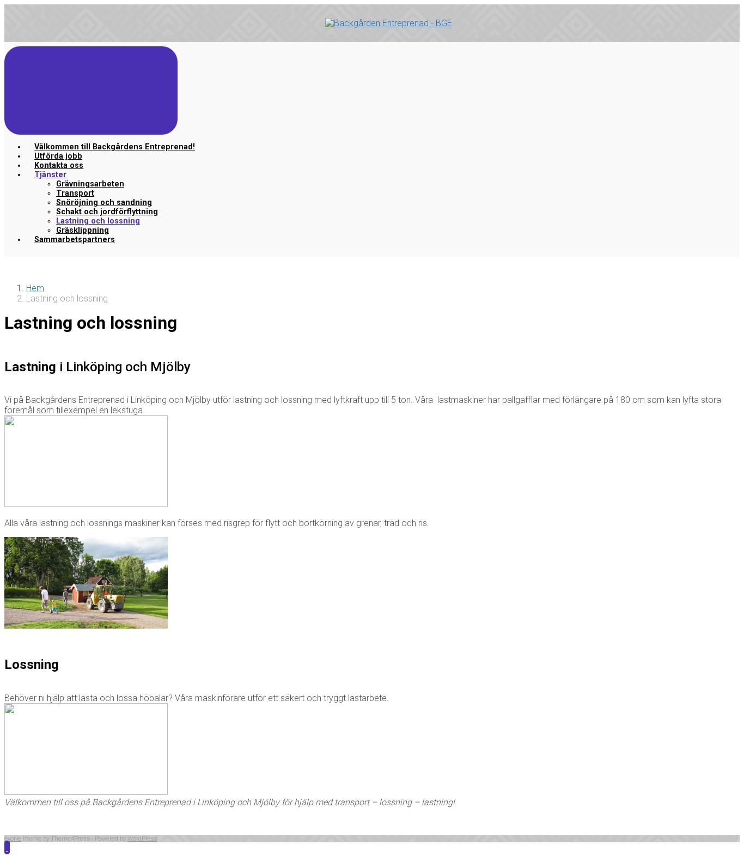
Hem (35, 288)
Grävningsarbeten (90, 184)
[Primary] (91, 90)
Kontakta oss (58, 165)
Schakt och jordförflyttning (107, 211)
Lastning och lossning (98, 221)
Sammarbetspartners (74, 239)
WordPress (142, 838)
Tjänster (50, 174)
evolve (12, 838)
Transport (75, 193)
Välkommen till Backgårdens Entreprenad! (114, 147)
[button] (7, 847)
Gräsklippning (82, 230)
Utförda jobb (58, 156)
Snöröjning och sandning (104, 202)
